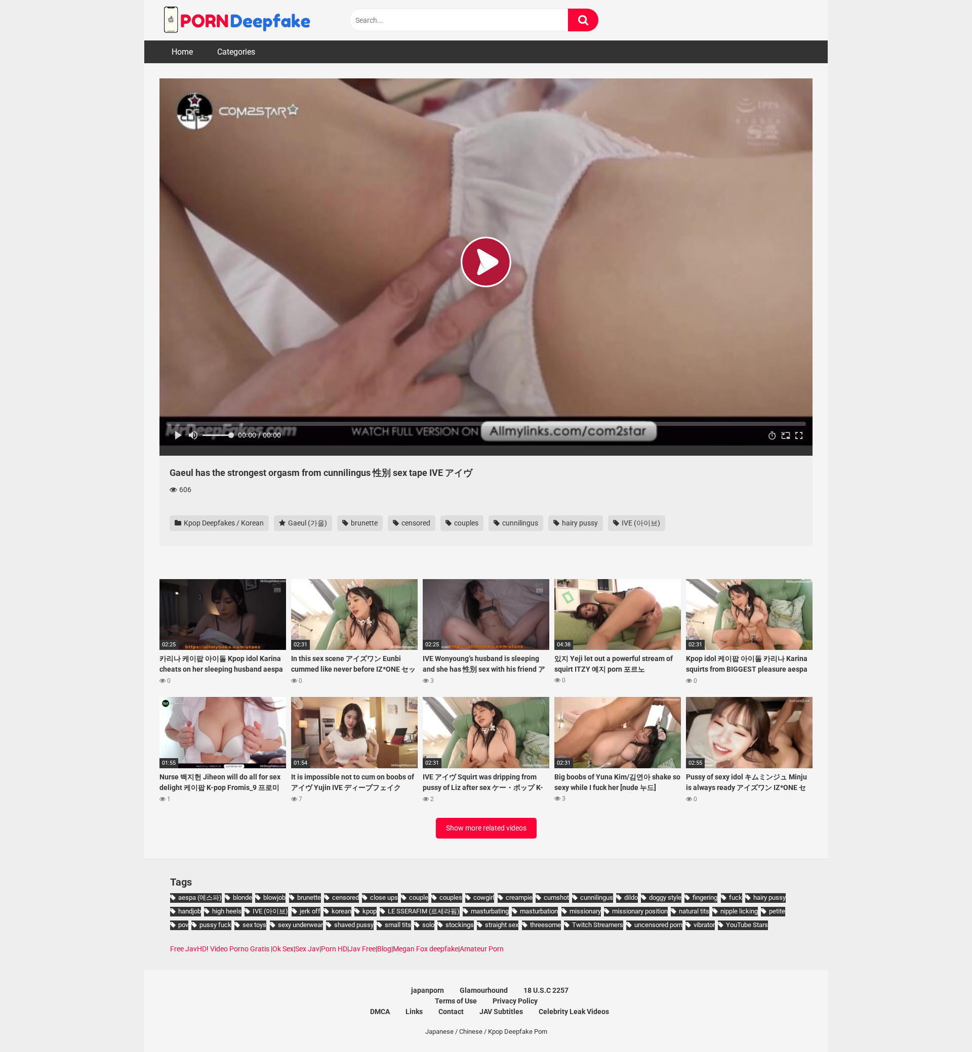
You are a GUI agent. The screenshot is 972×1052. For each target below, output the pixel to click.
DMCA (380, 1011)
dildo (631, 897)
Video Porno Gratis (240, 949)
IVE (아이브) (640, 523)
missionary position (640, 911)
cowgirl (483, 897)
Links (414, 1011)
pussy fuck (215, 925)
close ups (384, 897)
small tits (398, 925)
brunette (363, 523)
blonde (242, 897)
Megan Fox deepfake (425, 949)
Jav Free (362, 949)
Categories (236, 52)
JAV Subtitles (501, 1011)
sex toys (254, 925)
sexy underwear (300, 925)
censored (415, 523)
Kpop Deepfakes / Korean (223, 523)
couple (418, 897)
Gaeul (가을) (307, 523)
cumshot (556, 897)
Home (182, 52)
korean (341, 911)
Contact (451, 1011)
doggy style (665, 897)
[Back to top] (938, 1021)
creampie (519, 897)
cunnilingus (519, 523)
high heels (226, 911)
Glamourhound (484, 990)
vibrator (704, 925)
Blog (384, 949)
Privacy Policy (515, 1001)
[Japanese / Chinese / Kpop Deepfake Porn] (235, 20)
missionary (585, 911)
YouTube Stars (747, 925)
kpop (369, 911)
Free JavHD (188, 949)
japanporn (427, 990)
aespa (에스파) (200, 897)
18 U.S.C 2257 (546, 990)
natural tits (694, 911)
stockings (460, 925)
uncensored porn (658, 925)
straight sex (501, 925)
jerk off (310, 911)
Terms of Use (456, 1001)
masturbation (539, 911)
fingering (705, 897)
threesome (545, 925)
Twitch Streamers (597, 925)
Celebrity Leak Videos (574, 1011)
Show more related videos (486, 828)
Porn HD (334, 949)
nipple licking (739, 911)
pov (183, 925)
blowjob (274, 897)
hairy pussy (579, 523)
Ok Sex (283, 949)
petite (777, 911)
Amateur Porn (482, 949)
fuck (735, 897)
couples (465, 523)
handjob (189, 911)
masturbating (490, 911)
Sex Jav (307, 949)
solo (428, 925)
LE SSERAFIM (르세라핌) (424, 911)
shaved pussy (354, 925)
